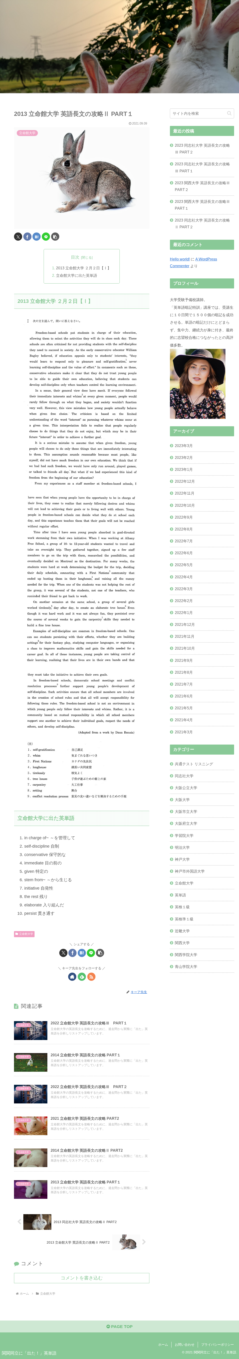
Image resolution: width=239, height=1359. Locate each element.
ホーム (163, 1344)
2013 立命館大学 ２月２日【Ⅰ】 (83, 268)
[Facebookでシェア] (27, 236)
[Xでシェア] (18, 236)
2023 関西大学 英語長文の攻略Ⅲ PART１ (202, 204)
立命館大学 (26, 934)
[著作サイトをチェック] (72, 977)
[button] (55, 236)
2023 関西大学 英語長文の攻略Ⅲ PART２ (202, 186)
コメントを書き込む (82, 1277)
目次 (75, 257)
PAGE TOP (121, 1326)
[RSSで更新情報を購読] (91, 977)
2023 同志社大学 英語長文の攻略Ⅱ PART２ (202, 223)
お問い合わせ (184, 1344)
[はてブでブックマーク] (36, 236)
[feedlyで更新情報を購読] (82, 977)
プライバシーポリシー (217, 1344)
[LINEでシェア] (46, 236)
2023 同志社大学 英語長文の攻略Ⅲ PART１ (202, 167)
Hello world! (180, 259)
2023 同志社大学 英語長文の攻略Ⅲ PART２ (202, 148)
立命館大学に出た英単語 (76, 275)
